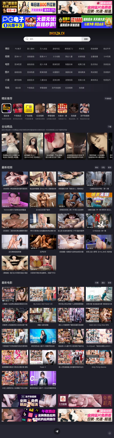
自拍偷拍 (30, 56)
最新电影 (7, 282)
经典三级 (81, 64)
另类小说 (81, 80)
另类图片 (107, 72)
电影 (7, 64)
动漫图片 (56, 72)
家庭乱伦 (30, 80)
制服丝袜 (68, 64)
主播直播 (94, 56)
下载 (109, 127)
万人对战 (43, 48)
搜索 (86, 39)
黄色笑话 (94, 80)
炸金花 (81, 48)
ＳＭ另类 (107, 56)
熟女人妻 (68, 56)
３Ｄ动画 (56, 56)
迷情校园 (68, 80)
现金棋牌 (94, 48)
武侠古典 (56, 80)
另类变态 (107, 64)
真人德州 (30, 48)
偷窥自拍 (18, 72)
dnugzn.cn (57, 33)
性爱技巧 (107, 80)
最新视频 (7, 167)
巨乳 (103, 167)
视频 (7, 56)
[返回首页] (109, 433)
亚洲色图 (30, 72)
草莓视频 (43, 88)
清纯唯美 (81, 72)
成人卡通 (43, 64)
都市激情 (18, 80)
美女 (96, 167)
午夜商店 (30, 88)
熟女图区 (94, 72)
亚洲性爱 (18, 64)
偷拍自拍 (30, 64)
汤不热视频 (56, 88)
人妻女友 (43, 80)
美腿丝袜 (68, 72)
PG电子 (18, 48)
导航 (7, 87)
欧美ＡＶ (43, 56)
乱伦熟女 (94, 64)
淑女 (103, 283)
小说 (7, 79)
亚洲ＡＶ (18, 56)
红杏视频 (68, 88)
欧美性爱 (56, 64)
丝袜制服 (81, 56)
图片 (7, 72)
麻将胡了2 (69, 48)
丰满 (96, 283)
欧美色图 (43, 72)
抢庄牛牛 (107, 48)
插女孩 (18, 88)
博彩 (7, 48)
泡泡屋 (81, 88)
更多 (109, 167)
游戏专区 (56, 48)
